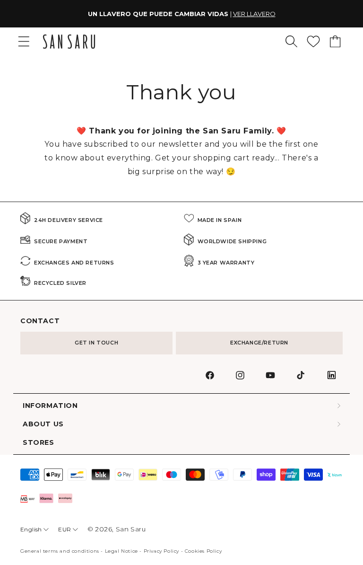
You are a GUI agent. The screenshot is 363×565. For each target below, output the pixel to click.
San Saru (131, 529)
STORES (38, 443)
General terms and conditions (59, 551)
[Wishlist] (313, 41)
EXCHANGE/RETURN (259, 342)
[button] (291, 41)
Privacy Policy (161, 551)
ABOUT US (43, 424)
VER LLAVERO (254, 14)
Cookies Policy (203, 551)
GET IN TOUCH (96, 342)
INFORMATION (50, 406)
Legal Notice (121, 551)
